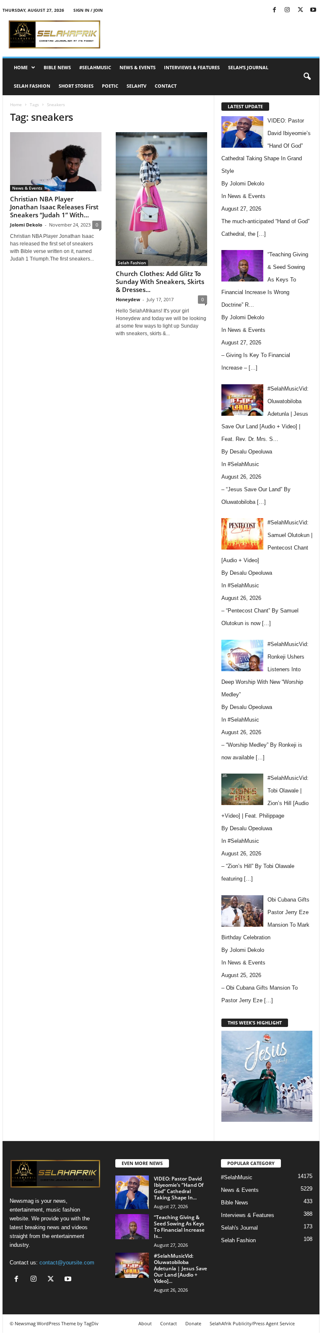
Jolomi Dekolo (26, 225)
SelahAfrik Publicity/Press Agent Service (252, 1323)
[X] (300, 10)
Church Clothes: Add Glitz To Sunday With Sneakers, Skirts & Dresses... (160, 281)
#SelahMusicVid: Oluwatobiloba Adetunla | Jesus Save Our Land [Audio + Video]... (180, 1268)
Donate (193, 1323)
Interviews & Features (192, 67)
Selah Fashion (32, 86)
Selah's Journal (239, 1228)
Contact (166, 86)
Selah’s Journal (248, 67)
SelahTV (136, 86)
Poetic (110, 86)
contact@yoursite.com (66, 1262)
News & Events (137, 67)
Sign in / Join (88, 10)
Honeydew (128, 299)
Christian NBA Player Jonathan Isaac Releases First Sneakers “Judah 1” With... (54, 207)
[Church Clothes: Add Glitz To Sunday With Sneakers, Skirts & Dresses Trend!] (161, 199)
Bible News (57, 67)
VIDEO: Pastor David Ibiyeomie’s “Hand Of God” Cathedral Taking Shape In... (178, 1188)
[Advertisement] (213, 34)
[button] (307, 77)
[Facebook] (274, 10)
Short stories (76, 86)
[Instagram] (287, 10)
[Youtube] (313, 10)
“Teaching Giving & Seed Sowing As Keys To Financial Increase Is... (179, 1227)
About (145, 1323)
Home (21, 67)
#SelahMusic (95, 67)
